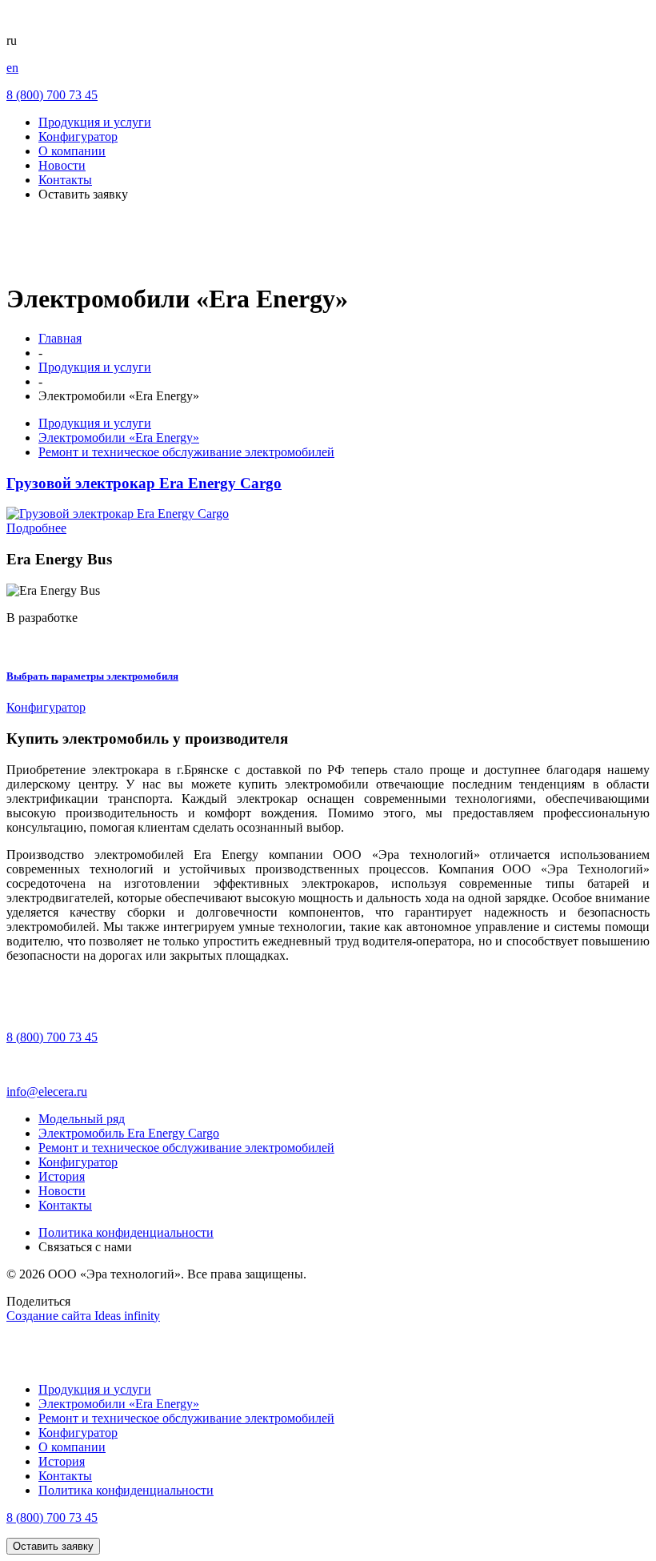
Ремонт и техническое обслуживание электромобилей (186, 452)
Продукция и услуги (94, 122)
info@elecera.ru (46, 1091)
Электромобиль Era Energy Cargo (128, 1133)
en (12, 67)
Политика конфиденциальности (126, 1232)
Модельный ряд (81, 1119)
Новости (62, 165)
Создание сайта (83, 1315)
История (61, 1176)
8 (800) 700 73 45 (52, 95)
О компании (72, 151)
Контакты (65, 180)
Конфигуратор (78, 136)
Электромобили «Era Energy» (118, 437)
